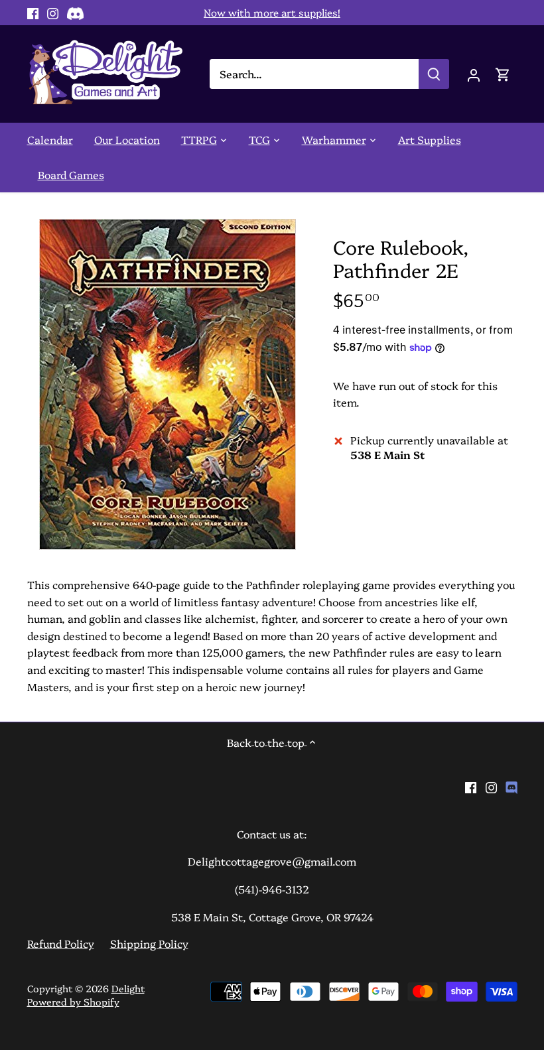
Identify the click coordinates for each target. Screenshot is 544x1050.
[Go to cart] (503, 74)
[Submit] (434, 74)
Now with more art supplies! (272, 12)
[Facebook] (32, 12)
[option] (167, 384)
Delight (128, 988)
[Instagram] (52, 12)
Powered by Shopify (73, 1001)
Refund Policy (60, 943)
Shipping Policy (149, 943)
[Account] (473, 74)
